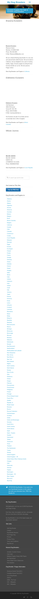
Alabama (9, 199)
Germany (9, 259)
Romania (9, 407)
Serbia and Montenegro (13, 420)
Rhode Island (10, 404)
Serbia (8, 417)
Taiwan (9, 439)
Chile (8, 229)
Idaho (8, 272)
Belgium (9, 216)
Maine (8, 313)
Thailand (9, 446)
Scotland (9, 415)
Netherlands (10, 342)
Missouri (9, 335)
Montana (9, 337)
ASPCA (9, 577)
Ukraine (9, 452)
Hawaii (8, 268)
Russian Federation (12, 411)
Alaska (9, 201)
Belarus (9, 214)
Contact (9, 530)
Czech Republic (29, 167)
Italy (8, 290)
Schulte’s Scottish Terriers (14, 552)
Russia (9, 409)
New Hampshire (11, 352)
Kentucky (9, 298)
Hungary (9, 270)
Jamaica (9, 292)
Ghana (8, 261)
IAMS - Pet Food (11, 580)
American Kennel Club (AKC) (14, 571)
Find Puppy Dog (11, 534)
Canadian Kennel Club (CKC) (14, 573)
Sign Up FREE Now (13, 189)
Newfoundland (10, 348)
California (27, 71)
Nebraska (9, 339)
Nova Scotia (10, 372)
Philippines (10, 389)
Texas (8, 443)
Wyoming (9, 480)
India (8, 277)
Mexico (9, 326)
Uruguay (9, 461)
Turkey (9, 450)
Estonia (9, 246)
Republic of (10, 402)
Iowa (8, 283)
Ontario (9, 378)
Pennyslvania (10, 387)
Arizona (9, 207)
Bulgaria (9, 222)
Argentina (9, 205)
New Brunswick (11, 346)
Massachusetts (11, 324)
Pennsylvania (10, 385)
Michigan (9, 329)
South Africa (10, 424)
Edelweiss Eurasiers (15, 78)
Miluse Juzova (12, 131)
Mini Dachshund (11, 558)
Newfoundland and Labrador (14, 350)
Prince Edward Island (12, 396)
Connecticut (10, 233)
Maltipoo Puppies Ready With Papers (17, 556)
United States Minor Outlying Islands (16, 459)
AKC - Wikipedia (11, 584)
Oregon (9, 381)
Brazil (8, 218)
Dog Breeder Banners (12, 532)
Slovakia (9, 422)
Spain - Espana (11, 433)
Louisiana (9, 309)
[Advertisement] (19, 33)
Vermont (9, 467)
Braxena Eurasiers (14, 21)
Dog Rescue (10, 543)
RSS (31, 597)
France (9, 255)
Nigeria (9, 363)
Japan (8, 294)
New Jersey (10, 355)
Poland (9, 391)
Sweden (9, 435)
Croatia (9, 235)
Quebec (9, 400)
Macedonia (10, 311)
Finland (9, 251)
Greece (9, 266)
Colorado (9, 231)
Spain (8, 430)
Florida (9, 253)
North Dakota (10, 368)
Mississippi (10, 333)
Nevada (9, 344)
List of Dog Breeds (12, 575)
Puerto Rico (10, 398)
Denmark (9, 242)
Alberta (9, 203)
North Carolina (10, 365)
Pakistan (9, 383)
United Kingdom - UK (12, 456)
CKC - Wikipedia (11, 582)
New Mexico (10, 357)
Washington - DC (11, 474)
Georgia (9, 257)
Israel (8, 287)
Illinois (8, 274)
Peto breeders (10, 562)
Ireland (9, 285)
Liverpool (9, 307)
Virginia (9, 469)
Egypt (8, 244)
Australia (9, 212)
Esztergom (10, 248)
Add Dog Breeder (11, 528)
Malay (8, 316)
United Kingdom (11, 454)
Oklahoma (9, 376)
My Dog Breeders (16, 2)
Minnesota (9, 331)
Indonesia (9, 281)
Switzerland (10, 437)
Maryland (9, 322)
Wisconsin (9, 478)
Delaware (9, 240)
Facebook (27, 597)
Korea (8, 300)
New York (9, 359)
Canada (9, 227)
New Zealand (10, 361)
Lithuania (9, 305)
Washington (10, 472)
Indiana (9, 279)
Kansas (9, 296)
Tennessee (10, 441)
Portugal (9, 394)
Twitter (24, 597)
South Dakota (10, 428)
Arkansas (9, 209)
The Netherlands (11, 448)
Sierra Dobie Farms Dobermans (15, 560)
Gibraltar (9, 264)
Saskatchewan (11, 413)
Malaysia (9, 318)
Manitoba (9, 320)
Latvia (8, 303)
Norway (9, 370)
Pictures (9, 537)
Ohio (8, 374)
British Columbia (11, 220)
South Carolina (11, 426)
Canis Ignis (10, 554)
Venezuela (9, 465)
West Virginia (10, 476)
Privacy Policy (11, 539)
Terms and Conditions (12, 541)
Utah (8, 463)
